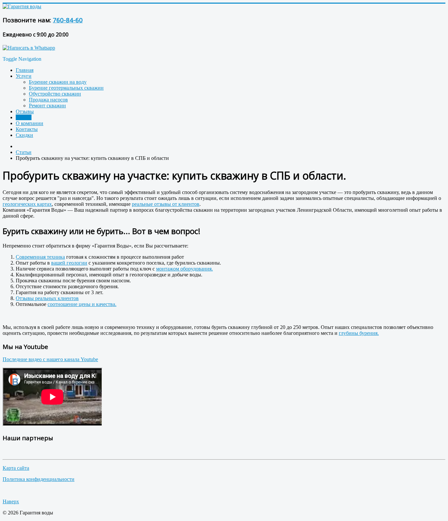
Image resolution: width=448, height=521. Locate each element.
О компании (29, 123)
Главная (24, 70)
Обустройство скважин (55, 94)
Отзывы (25, 111)
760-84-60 (68, 20)
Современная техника (40, 257)
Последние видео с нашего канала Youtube (50, 359)
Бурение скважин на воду (58, 82)
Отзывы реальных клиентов (47, 298)
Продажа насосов (48, 99)
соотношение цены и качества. (82, 304)
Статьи (23, 117)
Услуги (23, 76)
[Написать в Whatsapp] (29, 48)
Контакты (27, 129)
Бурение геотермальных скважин (66, 88)
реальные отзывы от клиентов (165, 204)
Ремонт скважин (47, 105)
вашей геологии (69, 263)
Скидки (24, 135)
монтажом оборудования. (184, 268)
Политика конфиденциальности (38, 479)
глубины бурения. (359, 333)
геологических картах (27, 204)
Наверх (11, 501)
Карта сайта (16, 468)
